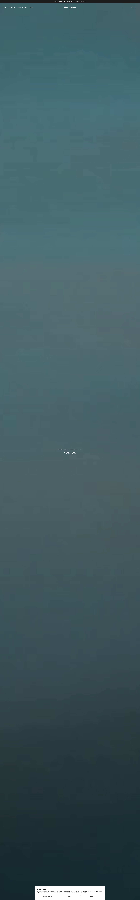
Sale (31, 7)
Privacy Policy (85, 892)
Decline (91, 896)
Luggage (12, 7)
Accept (69, 896)
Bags (5, 7)
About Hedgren (22, 7)
